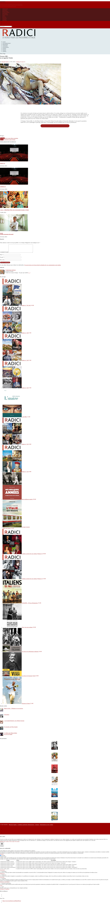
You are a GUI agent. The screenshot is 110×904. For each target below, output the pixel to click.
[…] (29, 272)
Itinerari (5, 10)
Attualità (5, 13)
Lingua (4, 19)
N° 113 (22, 61)
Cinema (18, 61)
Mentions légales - (13, 824)
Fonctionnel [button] (2, 870)
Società (5, 18)
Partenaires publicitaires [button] (4, 881)
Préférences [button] (2, 873)
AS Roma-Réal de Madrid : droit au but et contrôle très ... (11, 5)
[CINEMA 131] (14, 184)
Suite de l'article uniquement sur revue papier (55, 126)
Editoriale (5, 9)
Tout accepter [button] (12, 841)
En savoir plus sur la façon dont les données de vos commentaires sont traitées (42, 265)
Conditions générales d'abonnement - (26, 824)
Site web (2, 259)
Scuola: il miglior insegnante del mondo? (7, 234)
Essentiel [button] (2, 854)
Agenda (5, 20)
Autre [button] (1, 885)
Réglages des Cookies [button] (4, 841)
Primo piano (6, 12)
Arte (4, 15)
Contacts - (37, 824)
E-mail (2, 257)
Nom (1, 254)
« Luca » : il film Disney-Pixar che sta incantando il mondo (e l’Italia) (14, 209)
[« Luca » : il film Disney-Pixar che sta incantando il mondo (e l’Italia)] (14, 207)
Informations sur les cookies (46, 824)
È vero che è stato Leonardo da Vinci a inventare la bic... (11, 4)
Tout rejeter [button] (17, 841)
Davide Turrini (5, 61)
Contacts (4, 51)
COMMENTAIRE (4, 252)
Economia (5, 14)
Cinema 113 (2, 163)
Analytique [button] (2, 877)
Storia (4, 17)
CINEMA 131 (3, 186)
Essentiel (3, 855)
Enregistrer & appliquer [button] (4, 889)
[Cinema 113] (14, 161)
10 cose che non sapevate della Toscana (8, 6)
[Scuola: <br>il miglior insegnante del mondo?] (14, 230)
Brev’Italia (5, 11)
